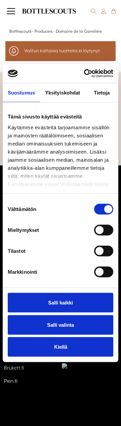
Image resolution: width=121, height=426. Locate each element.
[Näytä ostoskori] (113, 11)
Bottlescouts (20, 31)
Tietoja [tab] (102, 92)
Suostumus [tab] (21, 92)
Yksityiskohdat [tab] (62, 92)
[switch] (103, 230)
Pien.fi (10, 381)
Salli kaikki (60, 302)
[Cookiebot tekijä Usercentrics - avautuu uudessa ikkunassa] (85, 73)
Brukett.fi (14, 368)
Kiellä (60, 347)
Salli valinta (60, 324)
